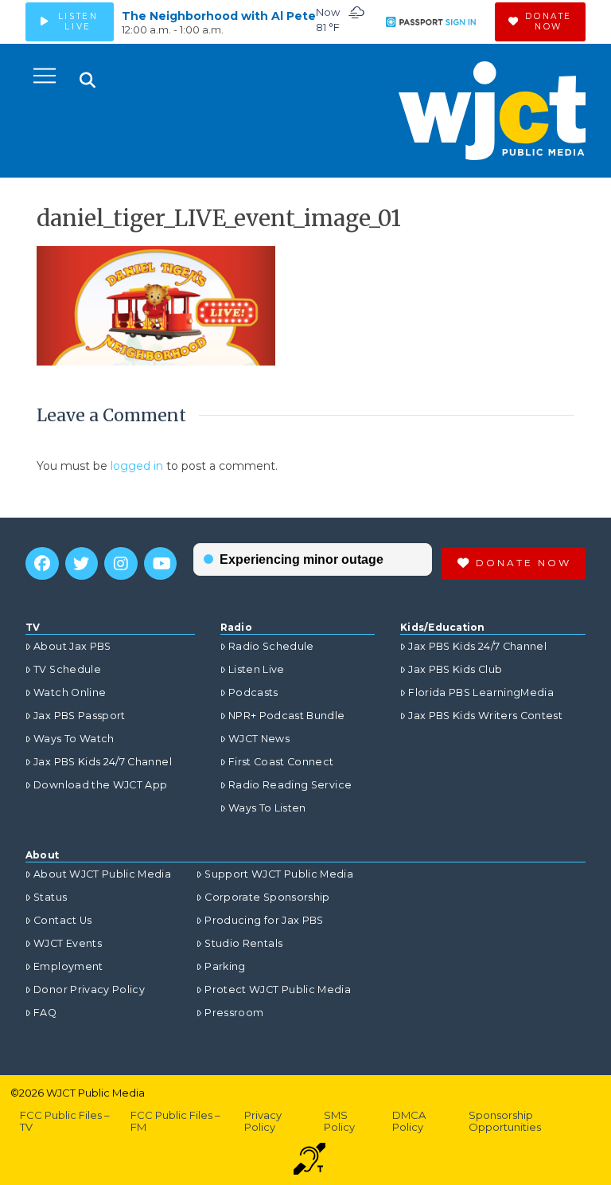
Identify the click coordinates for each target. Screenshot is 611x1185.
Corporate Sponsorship (266, 897)
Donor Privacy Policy (89, 989)
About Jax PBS (72, 646)
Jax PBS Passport (79, 716)
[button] (44, 76)
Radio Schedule (271, 646)
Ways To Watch (74, 739)
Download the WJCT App (100, 785)
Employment (68, 966)
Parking (224, 966)
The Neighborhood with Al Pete (219, 16)
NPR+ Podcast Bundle (286, 716)
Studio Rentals (243, 943)
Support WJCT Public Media (278, 874)
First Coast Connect (281, 762)
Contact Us (62, 920)
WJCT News (259, 739)
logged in (137, 466)
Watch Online (69, 692)
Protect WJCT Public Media (277, 989)
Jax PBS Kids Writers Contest (485, 716)
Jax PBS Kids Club (455, 669)
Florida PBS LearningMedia (481, 692)
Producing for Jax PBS (263, 920)
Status (50, 897)
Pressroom (233, 1013)
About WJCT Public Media (102, 874)
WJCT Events (67, 943)
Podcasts (253, 692)
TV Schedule (67, 669)
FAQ (44, 1013)
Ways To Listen (267, 808)
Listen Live (256, 669)
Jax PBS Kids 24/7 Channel (102, 762)
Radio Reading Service (290, 785)
